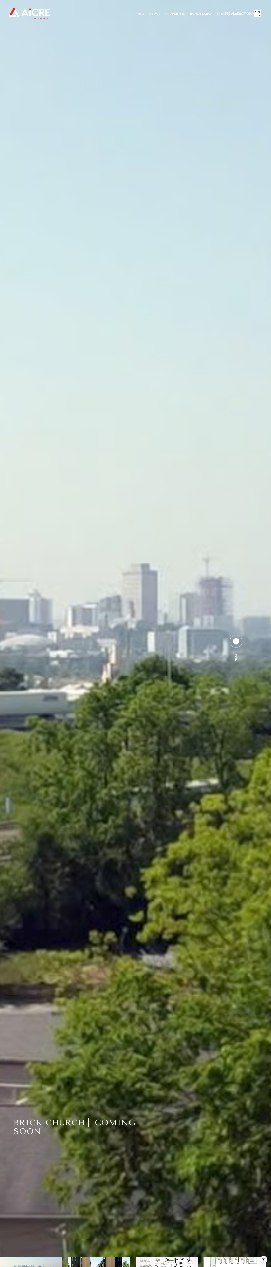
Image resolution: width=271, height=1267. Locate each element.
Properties (175, 13)
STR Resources (230, 13)
